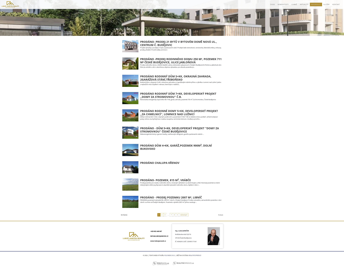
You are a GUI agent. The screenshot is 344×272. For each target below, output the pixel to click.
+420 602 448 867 (156, 231)
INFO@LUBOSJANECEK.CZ (159, 236)
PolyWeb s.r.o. (169, 255)
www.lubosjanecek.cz (158, 241)
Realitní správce (195, 255)
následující (183, 215)
